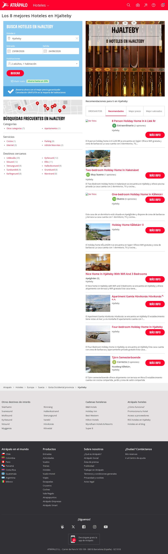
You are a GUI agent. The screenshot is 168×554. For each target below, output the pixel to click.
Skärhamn (7, 406)
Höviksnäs (49, 424)
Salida (46, 46)
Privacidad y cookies (94, 477)
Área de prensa (91, 461)
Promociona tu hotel (138, 411)
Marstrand (49, 173)
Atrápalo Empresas (52, 501)
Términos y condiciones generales (100, 473)
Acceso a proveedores (138, 415)
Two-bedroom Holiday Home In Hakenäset (112, 170)
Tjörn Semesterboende (126, 357)
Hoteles (19, 387)
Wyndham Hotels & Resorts (99, 424)
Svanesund (7, 411)
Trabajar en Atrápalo (94, 469)
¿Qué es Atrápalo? (93, 454)
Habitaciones (13, 58)
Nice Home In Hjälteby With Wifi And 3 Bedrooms (116, 274)
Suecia (41, 387)
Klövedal (48, 428)
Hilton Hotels (92, 419)
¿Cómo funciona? (136, 406)
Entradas (47, 454)
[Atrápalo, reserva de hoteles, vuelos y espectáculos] (15, 5)
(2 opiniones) (140, 125)
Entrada (11, 46)
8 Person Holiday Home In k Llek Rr (134, 121)
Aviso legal (89, 481)
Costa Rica (11, 469)
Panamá (10, 465)
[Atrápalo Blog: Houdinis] (62, 527)
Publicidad (89, 465)
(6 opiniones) (131, 199)
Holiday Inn (91, 411)
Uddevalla (11, 158)
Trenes (46, 465)
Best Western (92, 415)
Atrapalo (7, 387)
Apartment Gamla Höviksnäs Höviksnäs (136, 296)
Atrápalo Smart (50, 505)
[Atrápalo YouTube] (106, 527)
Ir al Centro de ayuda (135, 458)
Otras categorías (14, 128)
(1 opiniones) (110, 174)
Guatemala (11, 473)
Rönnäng (48, 406)
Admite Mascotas (52, 145)
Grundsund (49, 169)
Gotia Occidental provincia (61, 387)
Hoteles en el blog (136, 424)
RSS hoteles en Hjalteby (139, 419)
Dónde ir (11, 33)
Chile (8, 454)
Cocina (10, 141)
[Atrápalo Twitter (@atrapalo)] (73, 527)
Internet (10, 145)
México (9, 481)
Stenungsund (13, 165)
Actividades (48, 458)
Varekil (47, 419)
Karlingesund (13, 173)
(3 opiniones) (133, 362)
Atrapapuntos (49, 497)
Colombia (10, 458)
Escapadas (48, 481)
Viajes (45, 477)
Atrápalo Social (91, 458)
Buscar (15, 73)
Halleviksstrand (51, 165)
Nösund (10, 161)
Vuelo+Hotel (49, 473)
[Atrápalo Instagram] (95, 527)
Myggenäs (7, 428)
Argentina (10, 477)
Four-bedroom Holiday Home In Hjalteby (137, 327)
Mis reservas (131, 454)
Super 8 (89, 428)
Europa (30, 387)
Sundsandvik (12, 169)
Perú (8, 461)
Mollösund (7, 415)
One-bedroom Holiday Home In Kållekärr (137, 194)
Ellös (46, 161)
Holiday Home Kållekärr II (128, 225)
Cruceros (47, 485)
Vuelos (46, 461)
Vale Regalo (48, 493)
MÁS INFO (155, 135)
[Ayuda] (154, 5)
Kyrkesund (49, 158)
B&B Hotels (91, 406)
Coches (46, 489)
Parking (47, 141)
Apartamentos (51, 128)
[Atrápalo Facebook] (84, 527)
